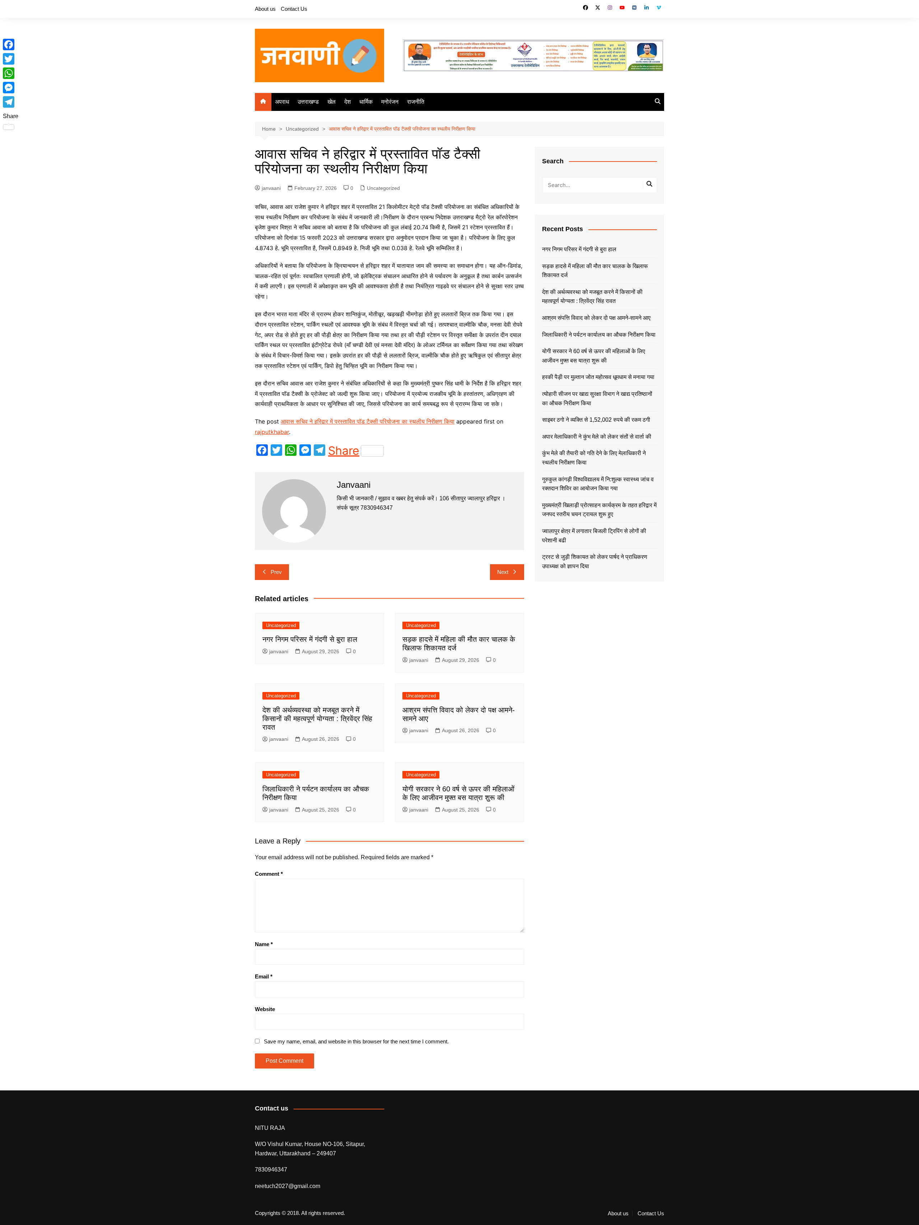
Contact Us (294, 9)
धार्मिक (366, 102)
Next (502, 572)
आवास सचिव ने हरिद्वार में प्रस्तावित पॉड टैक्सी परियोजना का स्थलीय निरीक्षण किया (367, 421)
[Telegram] (10, 102)
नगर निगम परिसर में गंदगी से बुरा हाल (309, 639)
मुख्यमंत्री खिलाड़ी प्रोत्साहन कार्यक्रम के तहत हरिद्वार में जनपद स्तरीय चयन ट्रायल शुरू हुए (599, 510)
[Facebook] (10, 44)
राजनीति (415, 102)
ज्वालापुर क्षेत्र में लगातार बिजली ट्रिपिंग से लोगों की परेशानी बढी (594, 535)
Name (264, 944)
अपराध (282, 102)
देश (347, 102)
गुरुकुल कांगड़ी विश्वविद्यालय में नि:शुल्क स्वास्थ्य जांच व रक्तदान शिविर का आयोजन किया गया (598, 484)
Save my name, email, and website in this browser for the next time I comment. (356, 1041)
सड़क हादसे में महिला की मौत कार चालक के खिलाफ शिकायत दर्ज (595, 271)
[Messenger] (10, 87)
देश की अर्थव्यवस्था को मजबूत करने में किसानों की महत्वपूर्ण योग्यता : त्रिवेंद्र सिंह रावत (317, 718)
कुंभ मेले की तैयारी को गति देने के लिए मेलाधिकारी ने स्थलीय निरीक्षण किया (594, 458)
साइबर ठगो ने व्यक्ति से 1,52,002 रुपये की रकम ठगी (596, 420)
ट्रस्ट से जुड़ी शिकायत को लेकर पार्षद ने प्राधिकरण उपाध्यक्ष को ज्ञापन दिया (594, 561)
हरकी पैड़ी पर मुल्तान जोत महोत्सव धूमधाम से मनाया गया (598, 377)
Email (263, 976)
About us (265, 9)
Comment (269, 874)
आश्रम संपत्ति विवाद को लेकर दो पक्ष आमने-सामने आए (596, 318)
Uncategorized (383, 188)
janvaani (271, 188)
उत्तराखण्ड (308, 102)
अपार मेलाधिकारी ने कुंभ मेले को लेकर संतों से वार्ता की (596, 437)
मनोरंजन (389, 102)
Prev (276, 572)
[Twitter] (10, 59)
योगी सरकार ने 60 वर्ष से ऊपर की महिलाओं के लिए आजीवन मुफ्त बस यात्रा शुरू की (593, 356)
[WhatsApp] (10, 73)
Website (265, 1009)
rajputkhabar (272, 431)
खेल (331, 102)
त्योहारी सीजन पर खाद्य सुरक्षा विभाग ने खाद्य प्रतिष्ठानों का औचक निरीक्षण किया (597, 398)
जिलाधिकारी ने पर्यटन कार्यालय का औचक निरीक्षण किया (599, 335)
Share (343, 451)
